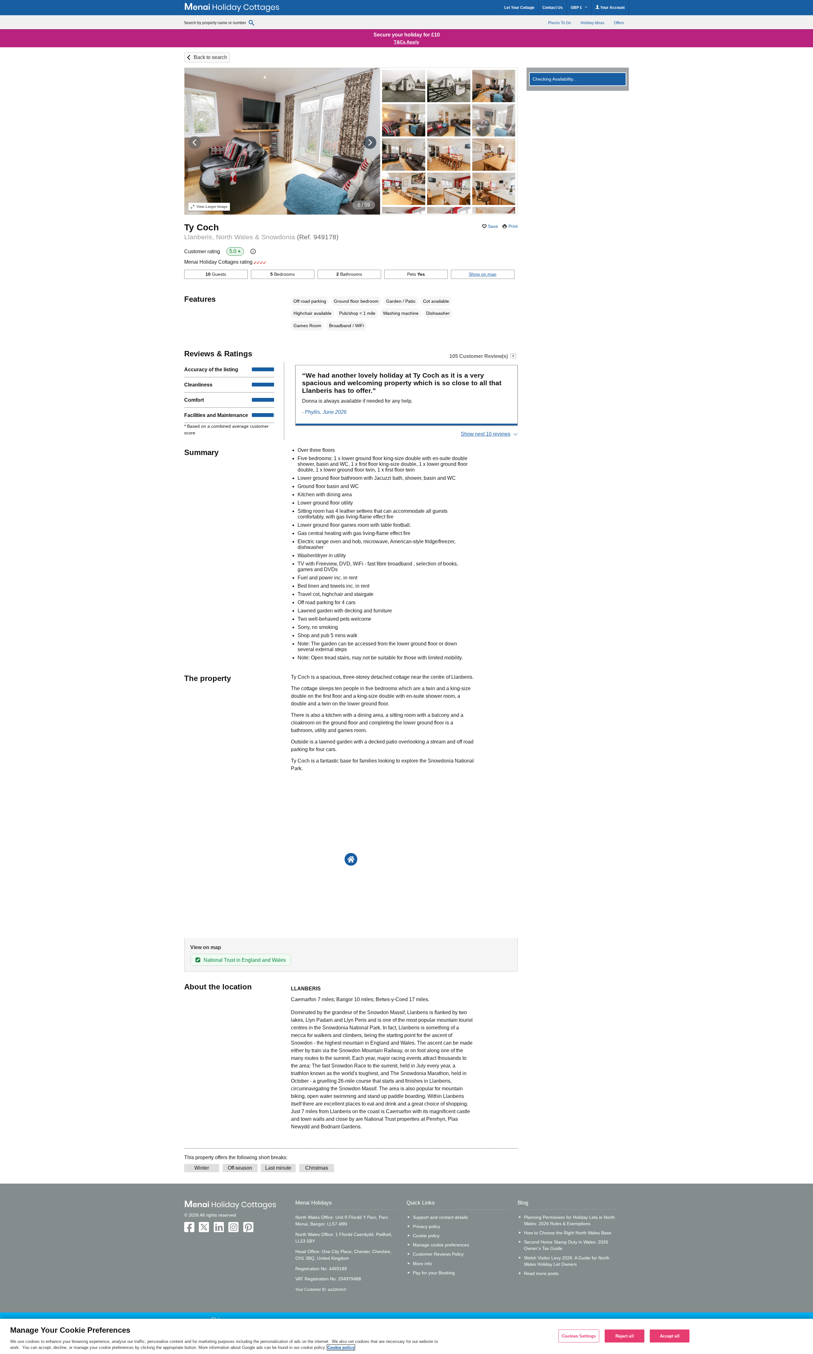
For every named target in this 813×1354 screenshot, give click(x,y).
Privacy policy (426, 1226)
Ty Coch (201, 227)
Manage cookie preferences (441, 1244)
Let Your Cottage (519, 7)
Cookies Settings (579, 1335)
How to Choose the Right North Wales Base (567, 1232)
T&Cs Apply (406, 41)
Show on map (482, 274)
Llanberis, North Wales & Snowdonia (261, 237)
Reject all (624, 1335)
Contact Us (552, 7)
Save (493, 226)
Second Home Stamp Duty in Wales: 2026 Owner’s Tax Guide (566, 1245)
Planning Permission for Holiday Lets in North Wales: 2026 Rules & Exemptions (569, 1220)
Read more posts (541, 1273)
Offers (619, 23)
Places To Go (559, 23)
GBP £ (577, 7)
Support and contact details (440, 1217)
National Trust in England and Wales (245, 960)
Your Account (612, 7)
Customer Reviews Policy (438, 1254)
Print (513, 226)
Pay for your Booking (434, 1272)
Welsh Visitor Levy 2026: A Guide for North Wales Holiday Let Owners (566, 1261)
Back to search (210, 57)
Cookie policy (426, 1235)
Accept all (670, 1335)
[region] (406, 1336)
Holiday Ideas (592, 23)
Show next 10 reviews (485, 434)
